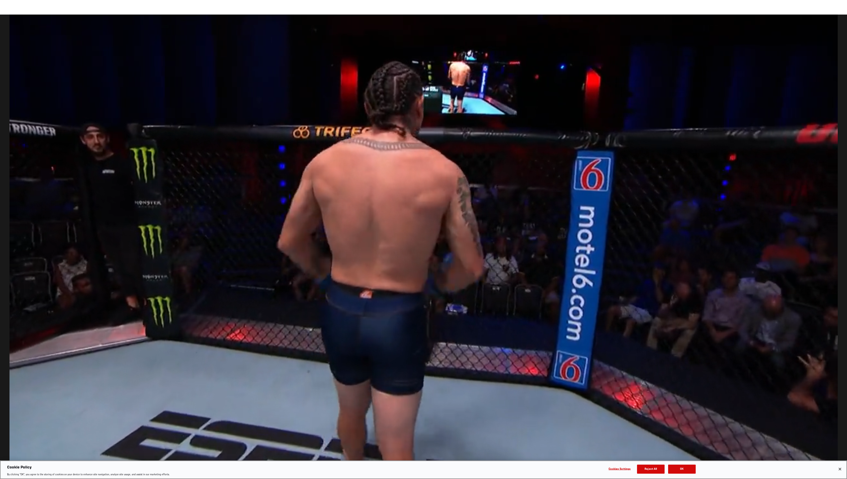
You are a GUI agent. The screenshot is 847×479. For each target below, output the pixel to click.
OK (682, 469)
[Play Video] (424, 248)
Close (838, 23)
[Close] (840, 469)
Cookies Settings (620, 469)
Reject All (651, 469)
